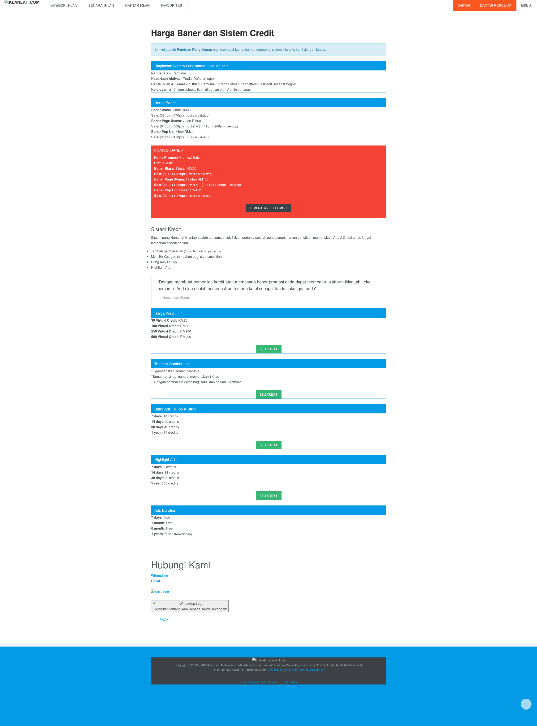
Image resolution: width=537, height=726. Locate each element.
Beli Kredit (269, 349)
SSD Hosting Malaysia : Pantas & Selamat (295, 670)
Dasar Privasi (290, 682)
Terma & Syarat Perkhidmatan (258, 682)
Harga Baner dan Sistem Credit (212, 33)
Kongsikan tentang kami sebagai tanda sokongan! (190, 609)
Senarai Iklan (101, 5)
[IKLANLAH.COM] (22, 5)
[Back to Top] (526, 704)
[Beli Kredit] (268, 592)
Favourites (171, 5)
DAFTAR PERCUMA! (496, 5)
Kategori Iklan (63, 5)
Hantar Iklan (137, 5)
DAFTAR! (464, 5)
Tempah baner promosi (268, 208)
